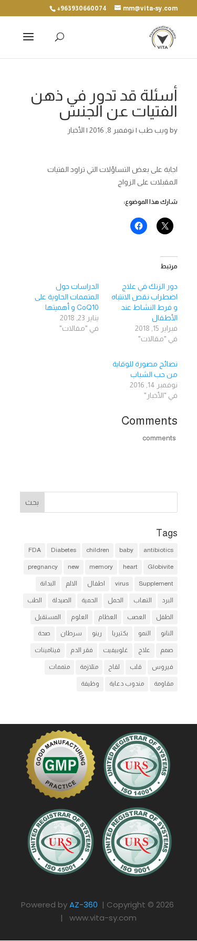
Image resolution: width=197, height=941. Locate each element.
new (73, 566)
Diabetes (63, 550)
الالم (71, 583)
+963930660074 (82, 8)
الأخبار (76, 130)
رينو (97, 633)
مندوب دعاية (126, 683)
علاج (144, 650)
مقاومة (163, 683)
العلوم (79, 617)
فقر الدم (81, 650)
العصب (136, 617)
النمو (144, 633)
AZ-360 (83, 904)
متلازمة (89, 666)
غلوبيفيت (115, 650)
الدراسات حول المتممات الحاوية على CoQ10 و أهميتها (67, 296)
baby (126, 550)
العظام (107, 617)
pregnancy (43, 566)
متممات (59, 666)
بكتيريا (120, 633)
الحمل (115, 600)
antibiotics (158, 550)
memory (101, 566)
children (97, 550)
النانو (167, 633)
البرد (167, 600)
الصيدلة (61, 600)
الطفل (164, 617)
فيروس (162, 666)
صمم (166, 650)
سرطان (71, 633)
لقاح (114, 666)
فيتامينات (47, 650)
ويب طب (153, 130)
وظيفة (90, 683)
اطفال (96, 583)
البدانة (48, 583)
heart (130, 566)
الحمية (89, 600)
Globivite (160, 566)
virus (122, 583)
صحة (44, 633)
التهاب (142, 600)
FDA (34, 550)
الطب (34, 600)
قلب (136, 666)
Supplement (156, 583)
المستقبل (48, 617)
